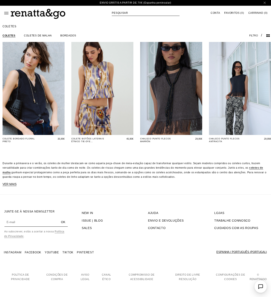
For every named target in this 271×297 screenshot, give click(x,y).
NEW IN (87, 213)
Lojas (219, 213)
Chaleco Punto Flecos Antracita (224, 140)
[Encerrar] (264, 3)
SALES (87, 228)
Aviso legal (85, 277)
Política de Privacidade (20, 277)
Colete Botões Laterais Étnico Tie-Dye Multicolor (87, 140)
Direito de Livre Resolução (187, 277)
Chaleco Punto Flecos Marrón (155, 140)
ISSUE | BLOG (92, 220)
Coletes (9, 35)
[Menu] (6, 13)
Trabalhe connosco (232, 220)
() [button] (234, 13)
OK (63, 222)
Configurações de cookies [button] (230, 277)
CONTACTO (157, 228)
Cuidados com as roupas (236, 228)
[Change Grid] (268, 35)
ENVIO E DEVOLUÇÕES (166, 220)
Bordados (68, 35)
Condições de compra (57, 277)
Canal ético (106, 277)
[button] (146, 13)
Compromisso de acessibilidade (142, 277)
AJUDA (153, 213)
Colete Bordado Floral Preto (19, 140)
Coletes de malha (38, 35)
